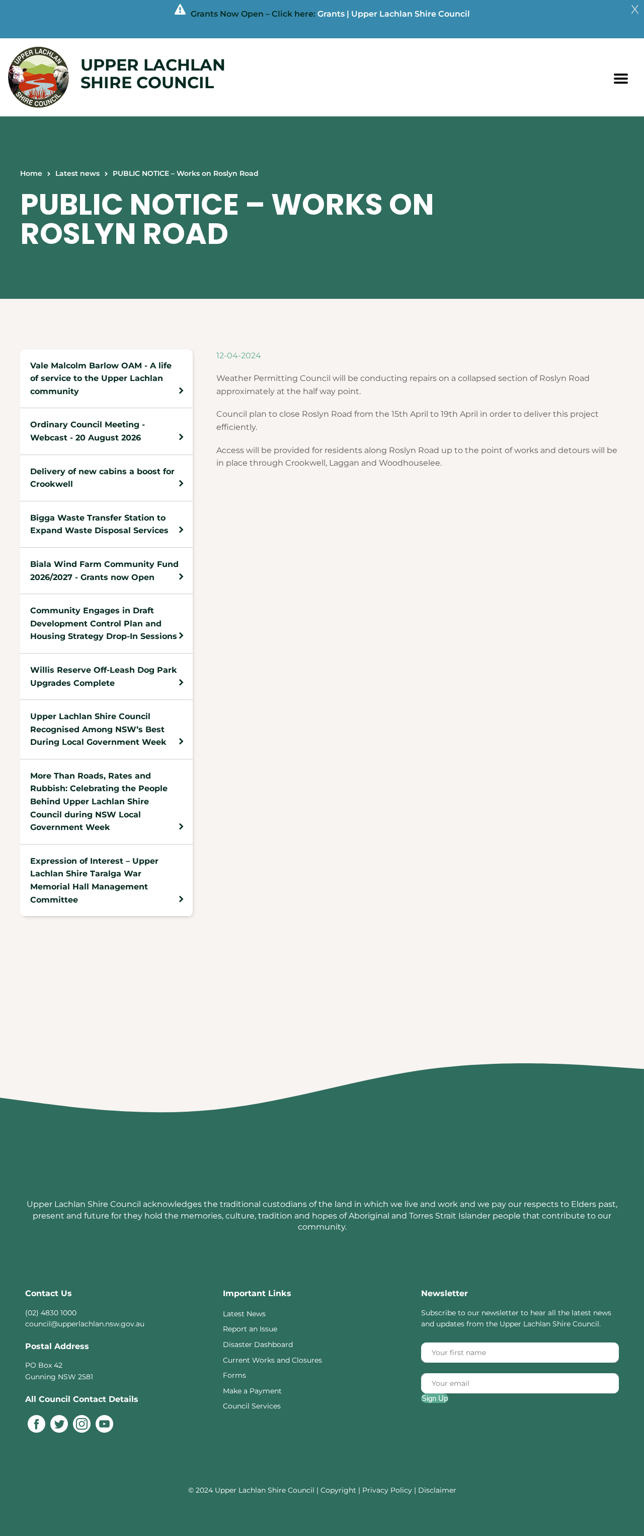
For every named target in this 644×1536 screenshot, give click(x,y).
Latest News (244, 1313)
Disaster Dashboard (258, 1344)
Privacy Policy (387, 1490)
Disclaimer (437, 1490)
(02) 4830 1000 (50, 1312)
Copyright (339, 1490)
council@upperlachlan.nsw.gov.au (84, 1323)
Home (31, 173)
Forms (234, 1375)
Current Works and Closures (272, 1360)
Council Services (252, 1406)
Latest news (77, 173)
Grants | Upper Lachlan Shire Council (393, 14)
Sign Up (435, 1398)
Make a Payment (252, 1390)
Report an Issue (250, 1328)
